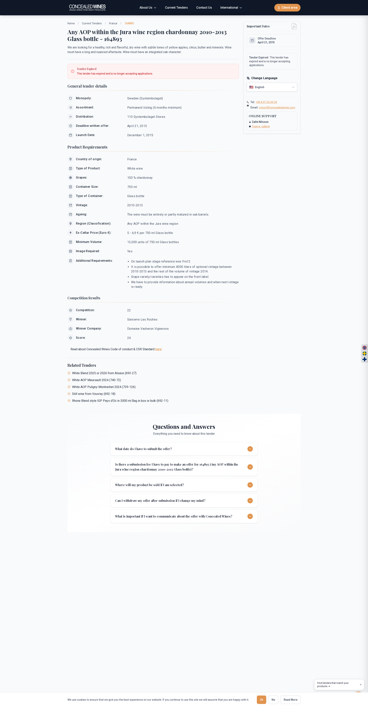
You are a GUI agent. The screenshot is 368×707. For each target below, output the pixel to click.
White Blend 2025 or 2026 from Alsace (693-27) (104, 373)
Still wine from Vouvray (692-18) (93, 394)
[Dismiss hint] (360, 684)
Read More (290, 699)
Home (71, 23)
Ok (261, 699)
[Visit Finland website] (364, 359)
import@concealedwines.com (277, 107)
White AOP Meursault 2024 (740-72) (96, 380)
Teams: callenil (261, 126)
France (113, 23)
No (273, 699)
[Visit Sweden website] (364, 353)
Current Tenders (92, 23)
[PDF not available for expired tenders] (294, 26)
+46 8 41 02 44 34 (266, 102)
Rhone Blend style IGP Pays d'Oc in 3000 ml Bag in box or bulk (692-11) (120, 401)
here (158, 349)
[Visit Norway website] (364, 347)
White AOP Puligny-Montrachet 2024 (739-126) (104, 387)
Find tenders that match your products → (333, 685)
